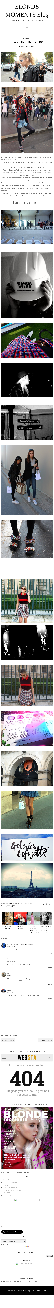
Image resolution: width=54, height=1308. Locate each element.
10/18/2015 (11, 947)
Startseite (6, 1180)
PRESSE (5, 1185)
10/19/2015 (11, 976)
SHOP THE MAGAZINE (10, 1182)
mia (9, 973)
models (3, 906)
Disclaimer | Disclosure (10, 1187)
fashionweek (15, 903)
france (30, 903)
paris (9, 906)
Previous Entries (45, 1040)
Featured (24, 903)
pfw (13, 906)
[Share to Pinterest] (46, 904)
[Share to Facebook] (40, 904)
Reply (50, 953)
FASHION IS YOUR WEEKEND (20, 944)
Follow (3, 1227)
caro (9, 990)
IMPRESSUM (7, 1195)
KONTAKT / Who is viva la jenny (13, 1190)
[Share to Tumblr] (49, 904)
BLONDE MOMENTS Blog (20, 1291)
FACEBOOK (6, 1193)
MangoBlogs (43, 1291)
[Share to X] (43, 904)
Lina (9, 959)
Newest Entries (8, 1040)
